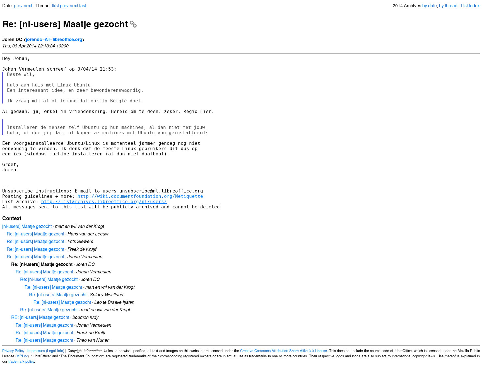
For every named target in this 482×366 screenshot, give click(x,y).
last (82, 5)
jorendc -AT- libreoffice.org (54, 39)
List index (470, 5)
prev (18, 5)
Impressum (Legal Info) (45, 350)
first (55, 5)
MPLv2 (22, 355)
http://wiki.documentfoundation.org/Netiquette (140, 196)
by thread (448, 5)
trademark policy (21, 361)
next (28, 5)
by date (429, 5)
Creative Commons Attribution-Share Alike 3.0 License (283, 350)
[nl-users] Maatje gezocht (27, 226)
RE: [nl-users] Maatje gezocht (40, 317)
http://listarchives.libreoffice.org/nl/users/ (104, 201)
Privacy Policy (13, 350)
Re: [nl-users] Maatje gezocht (65, 23)
